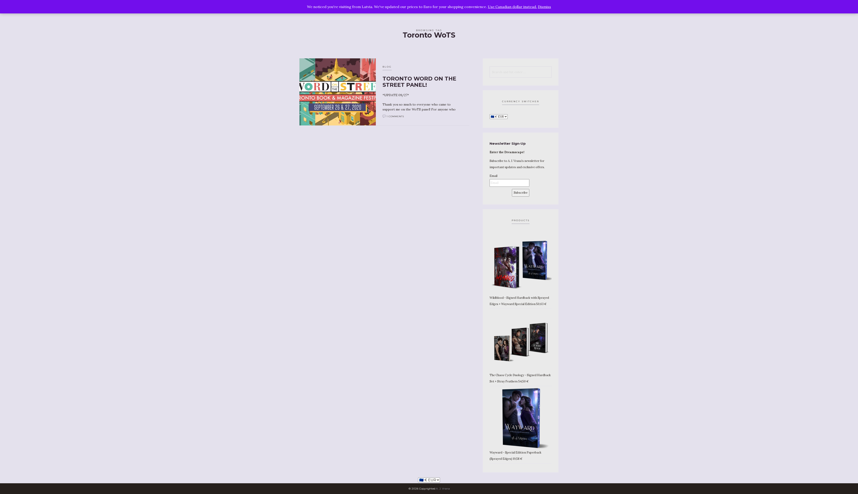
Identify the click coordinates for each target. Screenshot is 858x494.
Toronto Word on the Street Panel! (419, 81)
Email (493, 176)
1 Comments (395, 116)
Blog (387, 66)
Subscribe (521, 193)
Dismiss (544, 6)
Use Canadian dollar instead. (512, 6)
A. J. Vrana (443, 488)
